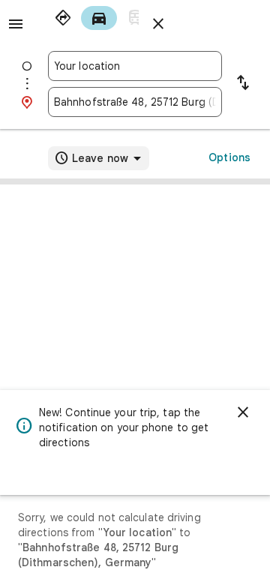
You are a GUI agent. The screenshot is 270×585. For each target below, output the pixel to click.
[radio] (63, 18)
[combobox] (135, 66)
